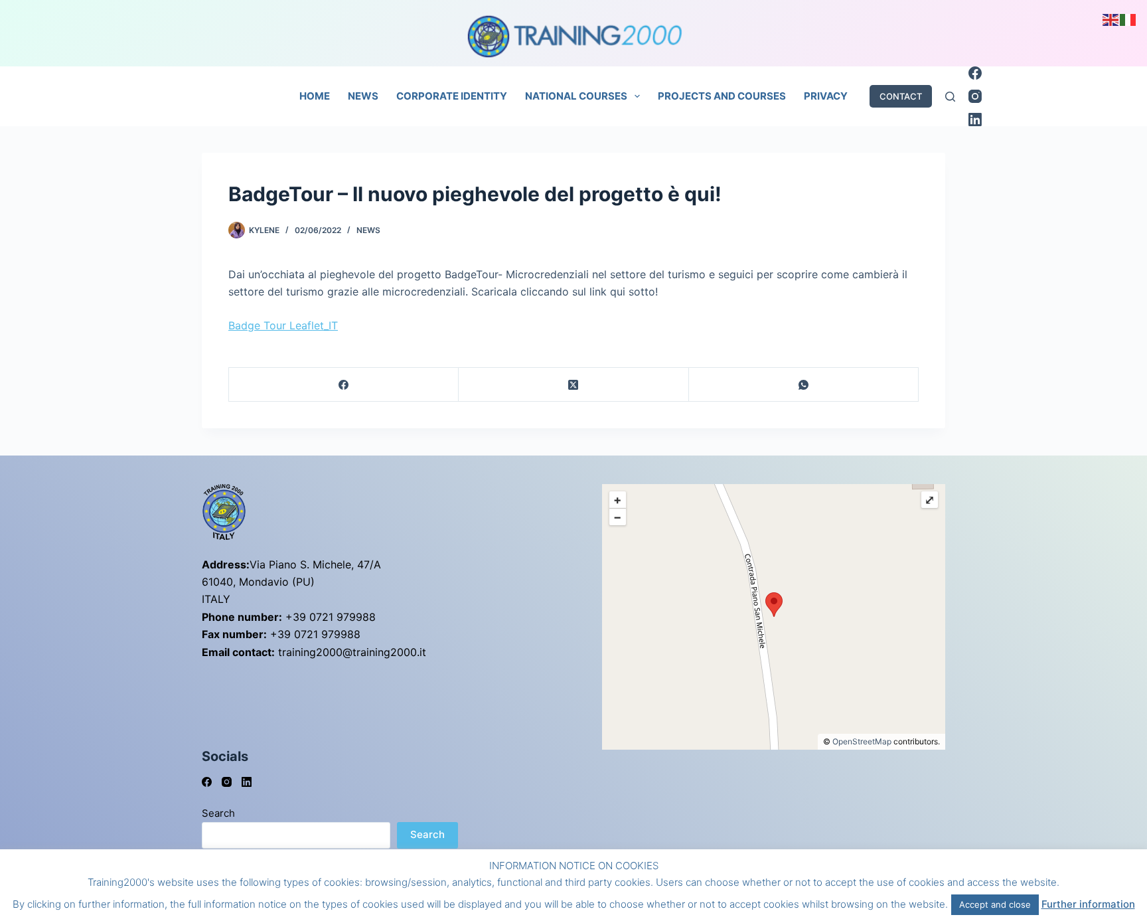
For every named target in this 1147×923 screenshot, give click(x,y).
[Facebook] (975, 73)
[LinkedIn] (975, 119)
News (363, 96)
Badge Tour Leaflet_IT (283, 325)
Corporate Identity (451, 96)
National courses (576, 96)
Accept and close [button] (995, 904)
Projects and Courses (722, 96)
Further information (1088, 904)
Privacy (826, 96)
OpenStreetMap (861, 741)
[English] (1111, 18)
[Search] (950, 97)
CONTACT (900, 96)
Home (314, 96)
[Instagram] (975, 96)
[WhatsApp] (804, 385)
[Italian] (1128, 18)
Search (218, 813)
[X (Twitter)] (573, 385)
